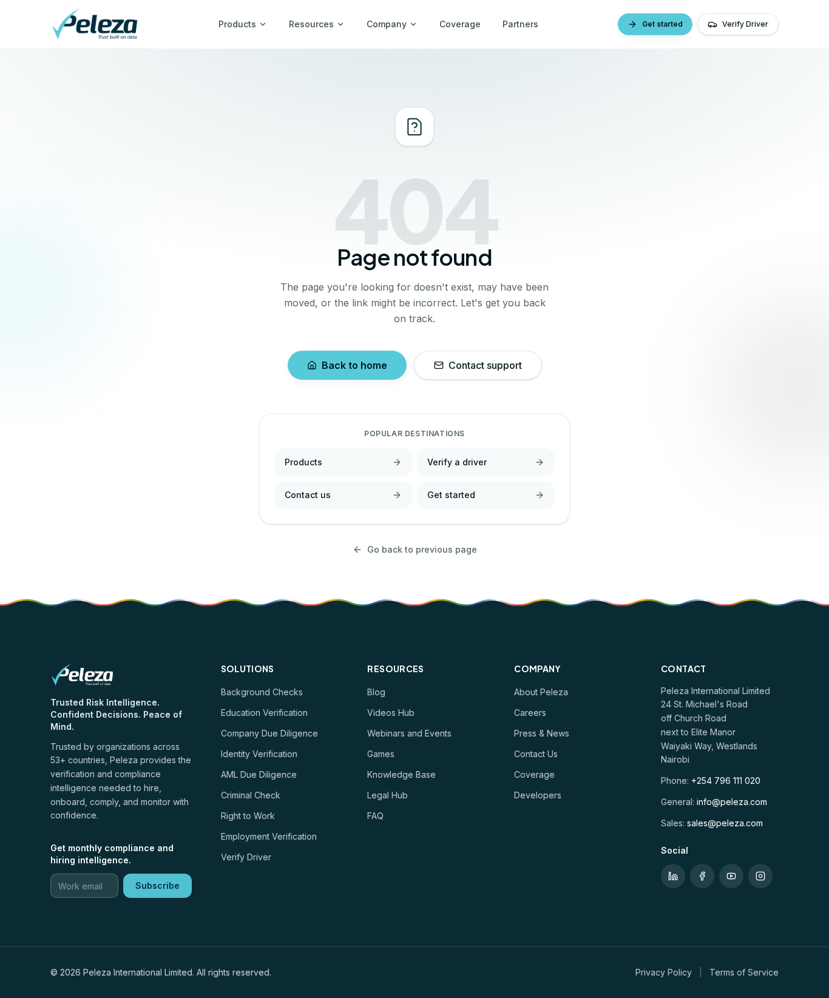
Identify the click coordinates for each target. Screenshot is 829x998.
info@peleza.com (732, 802)
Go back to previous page (422, 549)
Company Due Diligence (269, 733)
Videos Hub (390, 712)
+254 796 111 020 (725, 780)
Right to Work (248, 816)
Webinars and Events (409, 733)
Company (387, 24)
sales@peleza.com (725, 823)
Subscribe (157, 885)
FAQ (375, 816)
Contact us (308, 495)
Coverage (460, 24)
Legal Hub (387, 795)
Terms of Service (744, 972)
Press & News (541, 733)
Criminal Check (250, 795)
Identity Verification (259, 754)
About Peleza (541, 692)
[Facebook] (702, 876)
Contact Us (536, 754)
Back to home (354, 365)
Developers (537, 795)
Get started (662, 24)
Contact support (485, 365)
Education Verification (264, 712)
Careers (530, 712)
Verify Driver (745, 24)
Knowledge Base (401, 774)
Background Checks (262, 692)
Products (237, 24)
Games (380, 754)
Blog (376, 692)
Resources (311, 24)
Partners (520, 24)
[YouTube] (731, 876)
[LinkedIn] (673, 876)
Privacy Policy (663, 972)
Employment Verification (269, 836)
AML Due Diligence (259, 774)
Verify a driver (457, 462)
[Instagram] (760, 876)
